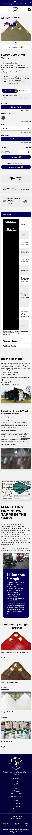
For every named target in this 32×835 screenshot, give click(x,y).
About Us (16, 784)
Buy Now (4, 658)
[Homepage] (16, 763)
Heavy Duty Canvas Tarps (9, 682)
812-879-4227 (17, 819)
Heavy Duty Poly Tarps (8, 712)
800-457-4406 (17, 816)
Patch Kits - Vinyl (6, 741)
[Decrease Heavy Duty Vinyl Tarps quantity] (20, 152)
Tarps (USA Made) (16, 794)
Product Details (14, 47)
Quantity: (5, 152)
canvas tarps (15, 534)
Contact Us (16, 803)
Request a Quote (14, 167)
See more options (25, 110)
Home (3, 17)
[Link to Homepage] (15, 10)
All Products (16, 791)
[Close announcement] (30, 3)
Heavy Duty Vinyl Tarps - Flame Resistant (14, 652)
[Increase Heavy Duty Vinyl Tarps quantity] (28, 152)
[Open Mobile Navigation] (2, 9)
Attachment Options (10, 341)
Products (9, 17)
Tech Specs (7, 214)
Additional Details (9, 346)
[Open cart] (29, 9)
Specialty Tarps (16, 796)
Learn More (25, 189)
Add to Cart (21, 157)
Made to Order (24, 91)
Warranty (16, 809)
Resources (16, 806)
